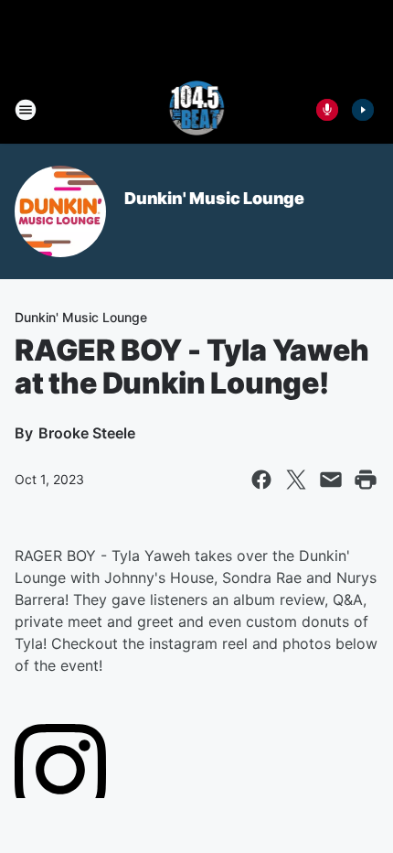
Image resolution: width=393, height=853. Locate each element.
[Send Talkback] (327, 110)
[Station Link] (197, 110)
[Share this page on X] (296, 479)
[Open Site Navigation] (26, 110)
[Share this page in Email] (331, 479)
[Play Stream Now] (363, 110)
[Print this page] (365, 479)
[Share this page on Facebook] (261, 479)
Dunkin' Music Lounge (214, 198)
